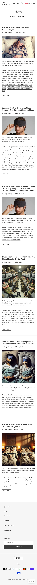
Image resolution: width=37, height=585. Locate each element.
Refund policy (8, 530)
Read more (6, 95)
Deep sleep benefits (24, 76)
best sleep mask (21, 480)
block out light (23, 229)
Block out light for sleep (12, 312)
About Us (6, 520)
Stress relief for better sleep (18, 322)
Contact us (7, 516)
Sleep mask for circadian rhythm (15, 318)
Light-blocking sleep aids (13, 82)
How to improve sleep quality (10, 80)
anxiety (10, 227)
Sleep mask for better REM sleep (18, 84)
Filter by (12, 16)
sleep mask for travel (22, 235)
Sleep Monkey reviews (13, 86)
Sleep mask (13, 403)
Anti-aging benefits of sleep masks (18, 147)
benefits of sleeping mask (20, 227)
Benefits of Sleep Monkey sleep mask (19, 478)
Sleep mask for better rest (25, 403)
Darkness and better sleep (9, 76)
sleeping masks (15, 239)
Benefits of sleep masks (15, 310)
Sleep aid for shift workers (22, 316)
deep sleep (30, 229)
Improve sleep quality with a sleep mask (17, 157)
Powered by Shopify (24, 579)
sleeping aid (5, 486)
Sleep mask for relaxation (16, 320)
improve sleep (16, 231)
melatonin (24, 231)
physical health (10, 233)
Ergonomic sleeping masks (25, 78)
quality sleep (19, 233)
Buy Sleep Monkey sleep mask (22, 153)
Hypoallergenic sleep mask (26, 314)
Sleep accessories (20, 401)
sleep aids (5, 235)
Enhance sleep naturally (9, 78)
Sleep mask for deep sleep (10, 405)
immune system (6, 231)
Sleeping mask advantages (15, 88)
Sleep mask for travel (8, 407)
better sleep (14, 229)
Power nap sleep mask (21, 159)
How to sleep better (29, 399)
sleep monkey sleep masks (15, 237)
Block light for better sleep (9, 74)
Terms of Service (9, 525)
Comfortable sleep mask (9, 155)
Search (6, 511)
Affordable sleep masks (15, 70)
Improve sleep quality (8, 316)
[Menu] (34, 3)
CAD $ (18, 558)
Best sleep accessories (13, 72)
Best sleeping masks (27, 72)
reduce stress (28, 233)
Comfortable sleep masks (25, 74)
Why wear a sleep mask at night (19, 169)
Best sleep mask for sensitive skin (15, 151)
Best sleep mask (28, 395)
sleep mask (12, 235)
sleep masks (26, 482)
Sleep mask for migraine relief (17, 163)
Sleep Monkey (6, 3)
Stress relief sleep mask (18, 167)
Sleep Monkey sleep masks (19, 165)
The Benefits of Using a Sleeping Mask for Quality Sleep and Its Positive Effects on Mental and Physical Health (18, 188)
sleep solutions (28, 237)
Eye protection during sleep (10, 314)
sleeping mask (6, 239)
